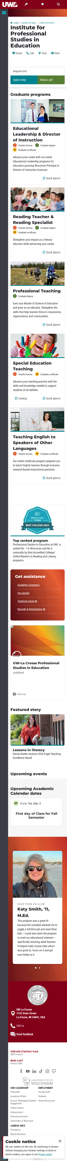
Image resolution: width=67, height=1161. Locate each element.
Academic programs (28, 585)
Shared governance (19, 1116)
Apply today (19, 79)
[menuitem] (23, 1093)
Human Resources (46, 1100)
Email (18, 53)
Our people (23, 593)
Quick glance (53, 180)
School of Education (29, 23)
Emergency (15, 1129)
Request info (20, 71)
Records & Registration (29, 609)
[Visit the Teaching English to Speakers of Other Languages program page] (38, 420)
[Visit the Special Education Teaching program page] (38, 346)
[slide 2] (39, 968)
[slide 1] (35, 968)
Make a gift (46, 79)
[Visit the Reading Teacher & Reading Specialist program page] (38, 200)
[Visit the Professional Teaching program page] (38, 274)
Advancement (16, 1112)
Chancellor (15, 1092)
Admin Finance (17, 1108)
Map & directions (18, 1134)
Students (42, 1096)
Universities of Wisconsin (21, 1121)
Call (31, 53)
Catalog (23, 400)
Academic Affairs (18, 1096)
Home (16, 23)
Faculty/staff (44, 1092)
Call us (20, 1025)
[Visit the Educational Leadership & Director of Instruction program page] (38, 111)
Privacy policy (45, 1154)
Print (57, 53)
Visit (44, 53)
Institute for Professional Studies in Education (48, 23)
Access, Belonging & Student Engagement (23, 1102)
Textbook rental (25, 601)
